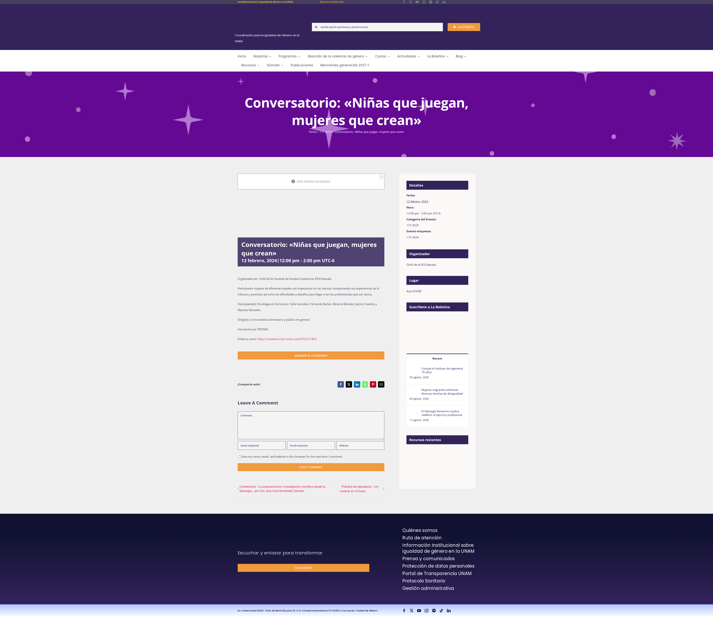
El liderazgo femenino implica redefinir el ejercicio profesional (441, 413)
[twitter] (410, 1)
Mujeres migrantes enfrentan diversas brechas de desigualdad (442, 391)
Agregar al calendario (311, 355)
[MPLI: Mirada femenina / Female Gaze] (453, 453)
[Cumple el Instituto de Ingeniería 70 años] (414, 369)
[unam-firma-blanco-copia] (248, 528)
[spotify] (430, 1)
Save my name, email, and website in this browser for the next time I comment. (292, 456)
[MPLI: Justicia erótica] (412, 453)
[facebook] (403, 1)
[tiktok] (437, 1)
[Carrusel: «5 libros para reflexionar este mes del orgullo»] (412, 465)
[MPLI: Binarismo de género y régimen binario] (426, 453)
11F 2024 (412, 225)
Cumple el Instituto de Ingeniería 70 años (442, 370)
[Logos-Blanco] (268, 8)
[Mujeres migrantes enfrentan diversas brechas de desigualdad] (414, 391)
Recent (437, 358)
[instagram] (423, 1)
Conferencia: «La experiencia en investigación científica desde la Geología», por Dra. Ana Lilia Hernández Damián (282, 488)
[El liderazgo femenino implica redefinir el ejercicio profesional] (414, 412)
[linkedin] (443, 1)
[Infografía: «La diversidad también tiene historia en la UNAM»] (426, 463)
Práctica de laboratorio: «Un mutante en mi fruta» (359, 488)
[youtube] (417, 1)
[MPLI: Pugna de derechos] (440, 453)
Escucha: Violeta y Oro (332, 2)
